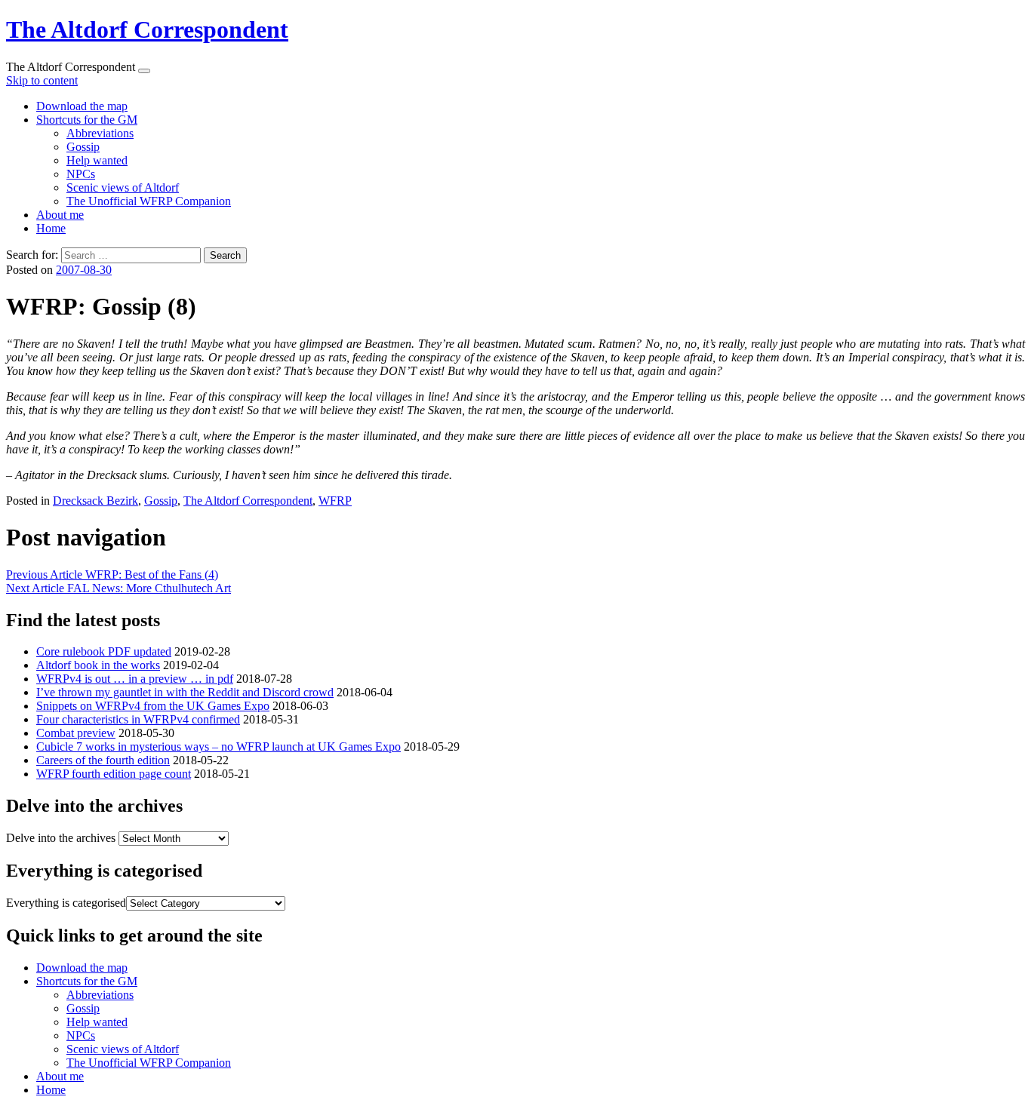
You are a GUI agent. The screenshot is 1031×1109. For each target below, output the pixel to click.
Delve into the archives (60, 837)
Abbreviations (100, 133)
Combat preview (75, 733)
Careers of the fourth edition (103, 760)
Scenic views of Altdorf (122, 187)
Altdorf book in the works (98, 665)
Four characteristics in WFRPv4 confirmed (138, 719)
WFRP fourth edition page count (113, 773)
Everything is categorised (66, 902)
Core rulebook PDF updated (103, 651)
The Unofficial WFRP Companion (148, 201)
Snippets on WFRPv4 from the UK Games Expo (152, 705)
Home (51, 228)
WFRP (335, 500)
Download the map (82, 106)
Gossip (83, 146)
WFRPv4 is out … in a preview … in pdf (134, 678)
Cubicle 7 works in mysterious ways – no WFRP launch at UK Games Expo (218, 746)
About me (60, 214)
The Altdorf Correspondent (147, 29)
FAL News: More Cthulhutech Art (118, 588)
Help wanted (97, 160)
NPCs (80, 173)
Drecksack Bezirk (95, 500)
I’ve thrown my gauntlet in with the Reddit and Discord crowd (185, 692)
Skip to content (42, 80)
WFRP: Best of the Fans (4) (112, 574)
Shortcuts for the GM (86, 119)
